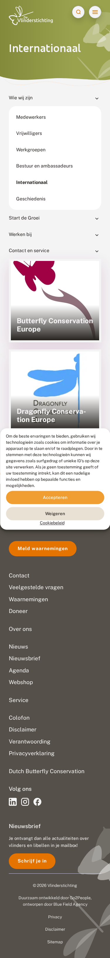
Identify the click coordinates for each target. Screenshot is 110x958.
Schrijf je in (32, 861)
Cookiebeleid (52, 522)
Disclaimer (55, 929)
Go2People (80, 897)
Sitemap (55, 941)
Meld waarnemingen (43, 548)
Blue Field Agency (70, 904)
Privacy (55, 917)
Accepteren (55, 497)
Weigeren (55, 513)
